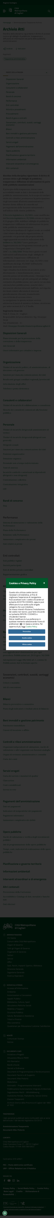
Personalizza (27, 631)
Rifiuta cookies (27, 644)
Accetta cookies (27, 638)
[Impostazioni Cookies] (5, 1213)
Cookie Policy (31, 626)
